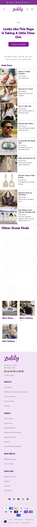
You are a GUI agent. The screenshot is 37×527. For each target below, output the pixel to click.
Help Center (8, 418)
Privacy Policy (9, 401)
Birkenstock (25, 276)
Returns (7, 442)
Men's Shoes (7, 318)
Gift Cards (8, 490)
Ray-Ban (6, 299)
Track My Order (9, 428)
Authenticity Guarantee (12, 432)
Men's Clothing (26, 318)
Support (7, 413)
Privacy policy (29, 519)
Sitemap (7, 406)
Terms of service (14, 522)
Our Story (7, 387)
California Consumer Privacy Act (16, 392)
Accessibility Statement (12, 446)
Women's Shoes (27, 253)
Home (22, 299)
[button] (4, 9)
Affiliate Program (10, 459)
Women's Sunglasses (7, 277)
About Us (7, 382)
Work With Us (9, 454)
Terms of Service (10, 396)
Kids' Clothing (8, 341)
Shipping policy (25, 522)
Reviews (7, 481)
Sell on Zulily (9, 464)
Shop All (7, 486)
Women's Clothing (6, 254)
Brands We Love (10, 476)
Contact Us (8, 423)
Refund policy (18, 519)
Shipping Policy (9, 437)
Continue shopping (19, 44)
